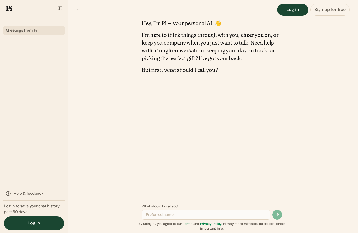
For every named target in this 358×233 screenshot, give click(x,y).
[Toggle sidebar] (60, 8)
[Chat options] (79, 10)
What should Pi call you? (160, 206)
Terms (187, 224)
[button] (7, 8)
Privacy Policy (211, 224)
